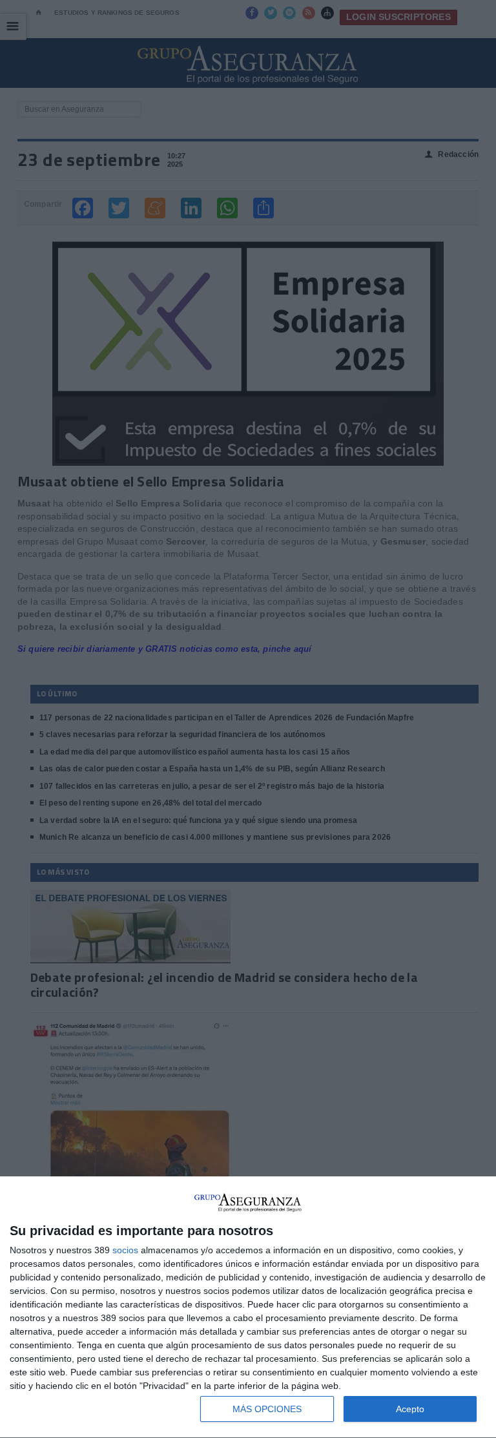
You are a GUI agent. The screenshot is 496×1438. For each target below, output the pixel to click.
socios (125, 1250)
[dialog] (248, 1307)
